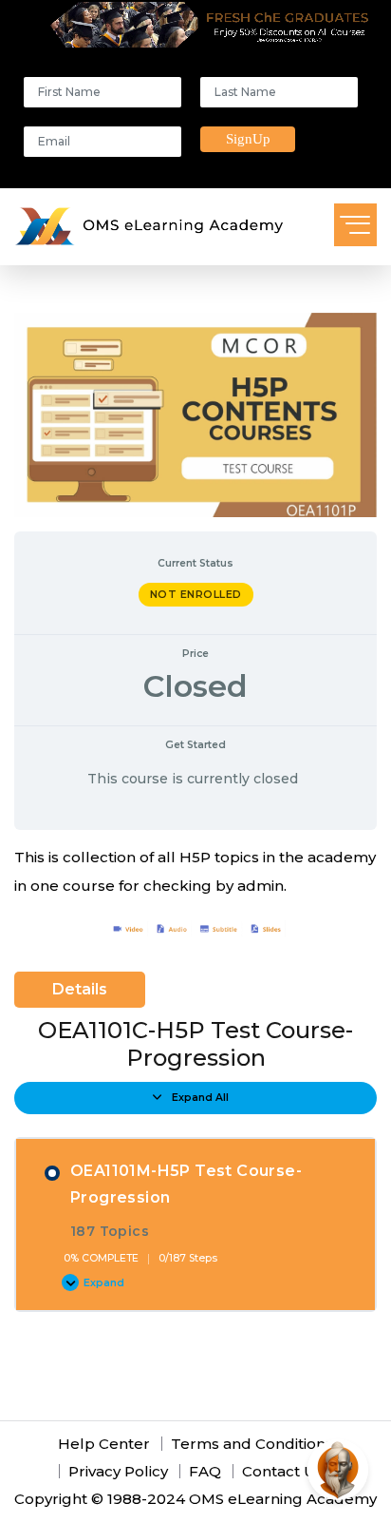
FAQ (205, 1471)
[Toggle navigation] (355, 224)
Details (79, 989)
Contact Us (282, 1471)
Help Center (104, 1444)
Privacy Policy (118, 1471)
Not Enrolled (196, 594)
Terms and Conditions (252, 1444)
